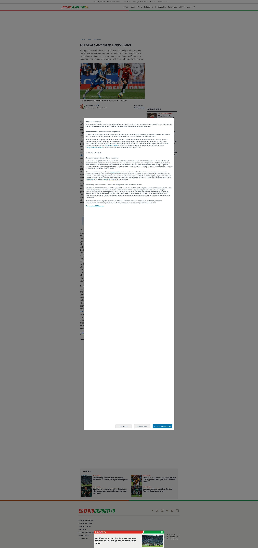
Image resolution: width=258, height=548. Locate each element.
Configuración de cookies (94, 147)
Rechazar (124, 426)
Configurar (142, 426)
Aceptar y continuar (162, 426)
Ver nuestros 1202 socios (95, 206)
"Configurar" (90, 180)
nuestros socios (115, 172)
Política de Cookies (111, 145)
